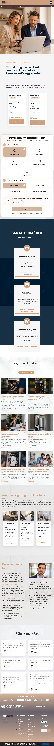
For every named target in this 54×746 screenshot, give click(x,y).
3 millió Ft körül (17, 185)
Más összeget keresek (39, 191)
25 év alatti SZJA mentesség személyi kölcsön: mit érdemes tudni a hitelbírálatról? (13, 434)
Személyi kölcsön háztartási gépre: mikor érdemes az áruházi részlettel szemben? (39, 434)
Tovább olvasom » (4, 410)
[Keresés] (49, 730)
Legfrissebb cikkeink (27, 363)
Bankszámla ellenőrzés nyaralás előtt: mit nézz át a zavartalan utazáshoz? (13, 470)
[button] (51, 2)
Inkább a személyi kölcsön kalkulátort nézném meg (27, 213)
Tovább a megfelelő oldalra (27, 209)
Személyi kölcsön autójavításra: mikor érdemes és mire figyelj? (13, 397)
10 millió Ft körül (15, 191)
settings (37, 744)
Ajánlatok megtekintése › (16, 117)
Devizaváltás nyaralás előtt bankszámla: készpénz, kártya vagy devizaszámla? (39, 398)
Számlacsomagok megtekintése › (34, 118)
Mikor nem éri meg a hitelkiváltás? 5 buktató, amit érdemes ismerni (39, 470)
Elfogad (45, 744)
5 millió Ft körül (39, 185)
